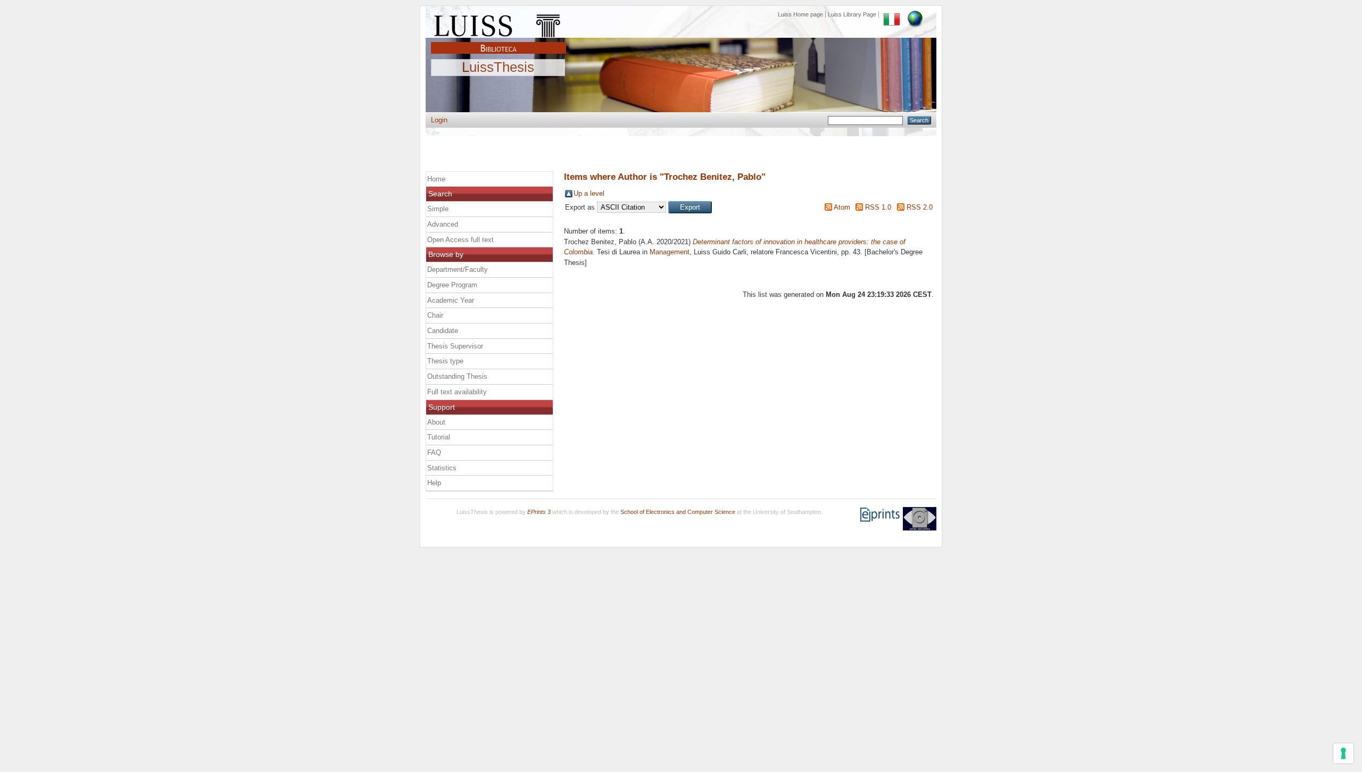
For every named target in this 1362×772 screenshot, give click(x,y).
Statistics (441, 468)
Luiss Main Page (498, 23)
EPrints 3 (539, 512)
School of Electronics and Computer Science (677, 512)
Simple (438, 209)
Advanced (442, 224)
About (436, 422)
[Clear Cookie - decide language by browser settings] (915, 14)
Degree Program (452, 285)
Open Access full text (460, 240)
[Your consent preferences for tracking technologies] (1343, 753)
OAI (919, 518)
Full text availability (457, 392)
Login (439, 120)
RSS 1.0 (878, 207)
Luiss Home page (800, 14)
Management (670, 252)
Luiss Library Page (852, 14)
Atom (842, 207)
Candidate (442, 331)
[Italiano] (891, 14)
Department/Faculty (457, 269)
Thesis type (445, 361)
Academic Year (450, 300)
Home (436, 179)
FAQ (434, 452)
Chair (435, 315)
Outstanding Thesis (457, 376)
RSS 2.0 (920, 207)
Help (434, 483)
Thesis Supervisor (455, 346)
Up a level (589, 193)
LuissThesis (498, 67)
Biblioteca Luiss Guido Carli (498, 42)
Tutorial (438, 437)
